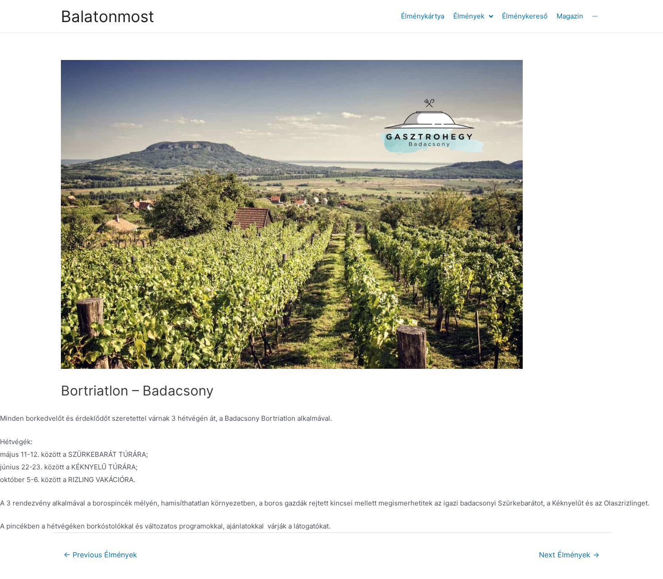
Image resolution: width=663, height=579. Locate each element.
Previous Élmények (100, 555)
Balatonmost (107, 16)
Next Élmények (569, 555)
